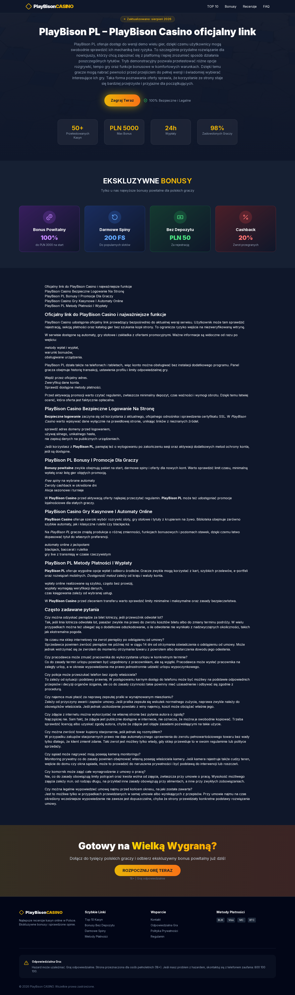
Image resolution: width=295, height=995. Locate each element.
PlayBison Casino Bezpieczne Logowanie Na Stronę (84, 291)
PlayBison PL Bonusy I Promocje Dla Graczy (79, 296)
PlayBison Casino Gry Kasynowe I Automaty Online (84, 301)
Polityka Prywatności (164, 931)
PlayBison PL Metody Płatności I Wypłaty (76, 306)
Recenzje (250, 6)
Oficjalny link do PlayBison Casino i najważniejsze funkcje (88, 286)
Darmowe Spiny (95, 931)
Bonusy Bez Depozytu (100, 925)
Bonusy (230, 6)
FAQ (266, 6)
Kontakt (156, 919)
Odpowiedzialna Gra (164, 925)
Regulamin (157, 936)
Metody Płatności (96, 936)
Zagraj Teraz (122, 100)
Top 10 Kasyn (94, 919)
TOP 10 (212, 6)
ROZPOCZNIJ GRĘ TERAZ (148, 870)
